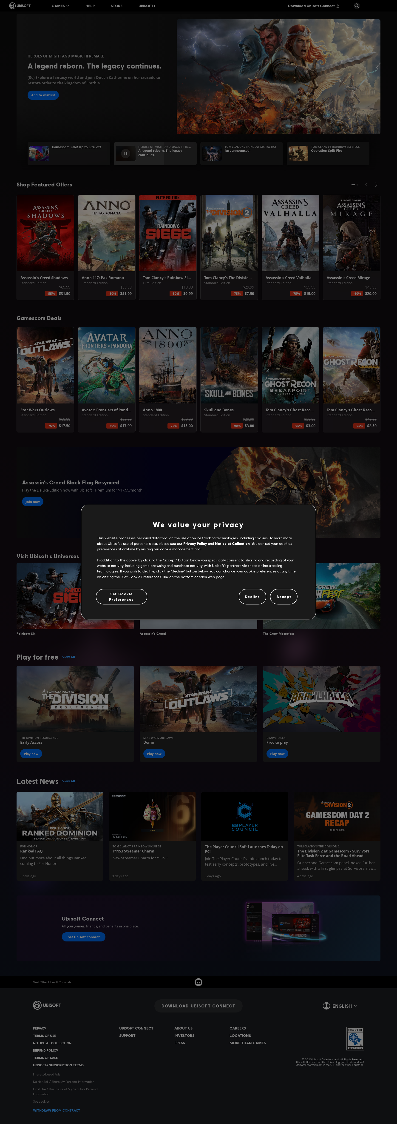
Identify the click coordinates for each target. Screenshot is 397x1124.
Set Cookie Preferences (121, 596)
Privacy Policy (195, 543)
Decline (252, 596)
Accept (283, 596)
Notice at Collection (232, 543)
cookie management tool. (181, 549)
